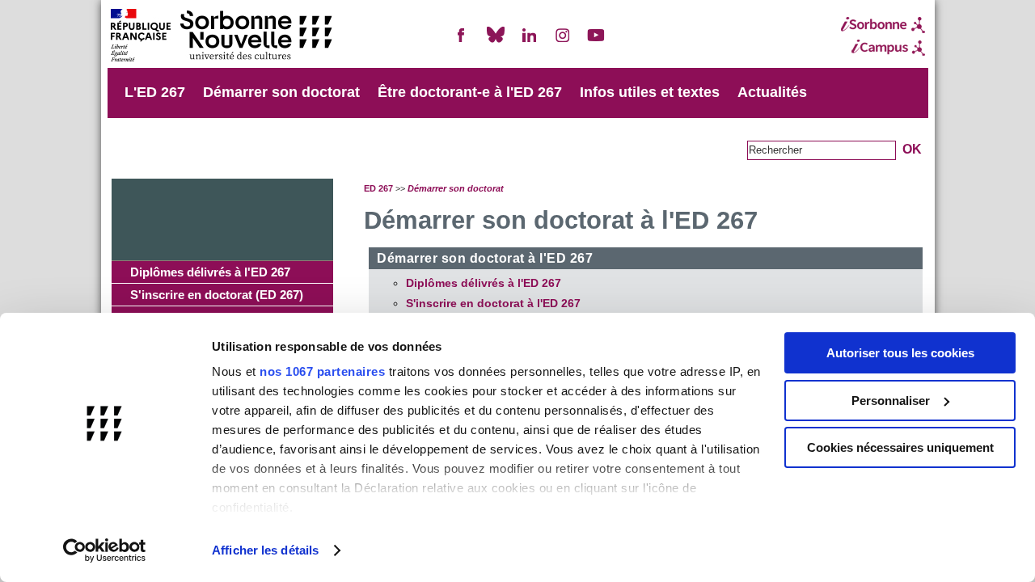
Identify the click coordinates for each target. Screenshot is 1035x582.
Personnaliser (890, 400)
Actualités (772, 92)
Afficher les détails (265, 550)
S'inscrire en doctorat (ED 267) (216, 295)
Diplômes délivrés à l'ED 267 (210, 272)
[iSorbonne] (883, 25)
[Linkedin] (529, 42)
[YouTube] (596, 42)
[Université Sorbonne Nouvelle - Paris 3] (221, 36)
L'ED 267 (155, 92)
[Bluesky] (495, 42)
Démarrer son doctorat (281, 92)
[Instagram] (562, 42)
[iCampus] (883, 48)
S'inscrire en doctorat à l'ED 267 (493, 303)
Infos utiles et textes (650, 92)
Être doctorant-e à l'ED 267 (470, 92)
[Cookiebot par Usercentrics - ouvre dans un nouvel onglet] (104, 550)
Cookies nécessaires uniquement (900, 447)
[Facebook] (461, 42)
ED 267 (378, 188)
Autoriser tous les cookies (900, 353)
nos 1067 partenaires (322, 371)
